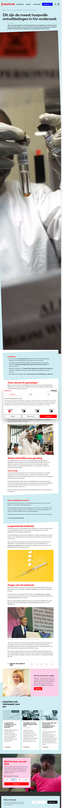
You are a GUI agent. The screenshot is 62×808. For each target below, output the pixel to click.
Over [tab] (49, 394)
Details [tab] (30, 394)
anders (25, 779)
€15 (19, 779)
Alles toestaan (48, 416)
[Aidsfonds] (8, 4)
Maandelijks (8, 776)
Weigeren (13, 416)
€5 (7, 779)
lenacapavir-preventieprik (14, 545)
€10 (13, 779)
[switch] (23, 411)
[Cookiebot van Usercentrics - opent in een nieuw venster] (51, 391)
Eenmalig (16, 776)
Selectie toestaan (30, 416)
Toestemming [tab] (12, 394)
